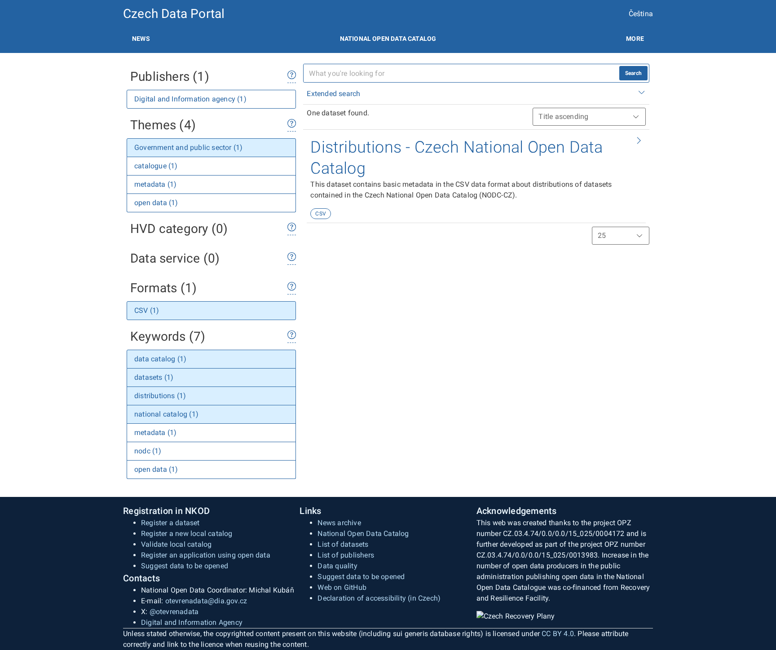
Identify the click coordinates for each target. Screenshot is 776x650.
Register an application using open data (205, 555)
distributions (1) (160, 395)
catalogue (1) (156, 166)
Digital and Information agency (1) (190, 99)
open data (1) (156, 202)
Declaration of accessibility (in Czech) (379, 598)
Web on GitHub (341, 587)
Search (633, 73)
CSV (320, 214)
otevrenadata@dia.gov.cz (206, 601)
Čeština (641, 13)
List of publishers (345, 555)
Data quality (337, 566)
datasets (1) (153, 377)
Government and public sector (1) (188, 147)
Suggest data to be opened (184, 566)
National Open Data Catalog (363, 533)
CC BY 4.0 (558, 633)
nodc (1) (148, 451)
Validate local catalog (176, 544)
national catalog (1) (166, 414)
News (141, 38)
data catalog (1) (160, 359)
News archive (339, 522)
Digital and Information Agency (191, 622)
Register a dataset (170, 522)
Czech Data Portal (174, 13)
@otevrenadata (174, 611)
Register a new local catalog (187, 533)
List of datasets (342, 544)
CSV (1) (146, 310)
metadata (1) (155, 184)
